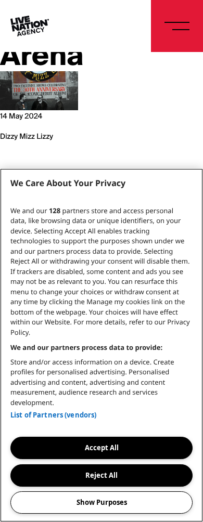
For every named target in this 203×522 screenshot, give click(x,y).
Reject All (101, 475)
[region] (101, 345)
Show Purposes (102, 502)
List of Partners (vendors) (53, 415)
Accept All (102, 447)
